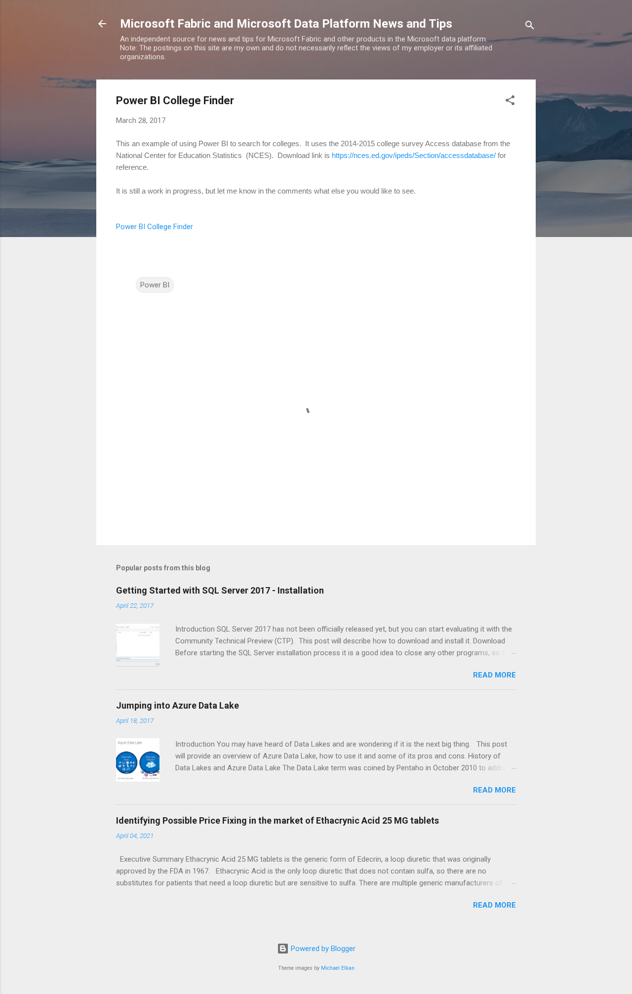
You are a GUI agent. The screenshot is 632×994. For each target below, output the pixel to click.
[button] (510, 102)
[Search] (530, 27)
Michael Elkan (338, 968)
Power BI (154, 284)
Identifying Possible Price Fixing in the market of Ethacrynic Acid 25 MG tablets (277, 820)
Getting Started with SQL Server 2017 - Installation (220, 590)
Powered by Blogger (322, 948)
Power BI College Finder (154, 226)
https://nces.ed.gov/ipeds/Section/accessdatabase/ (414, 155)
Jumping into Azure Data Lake (177, 705)
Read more (494, 675)
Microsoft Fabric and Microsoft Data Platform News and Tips (286, 24)
